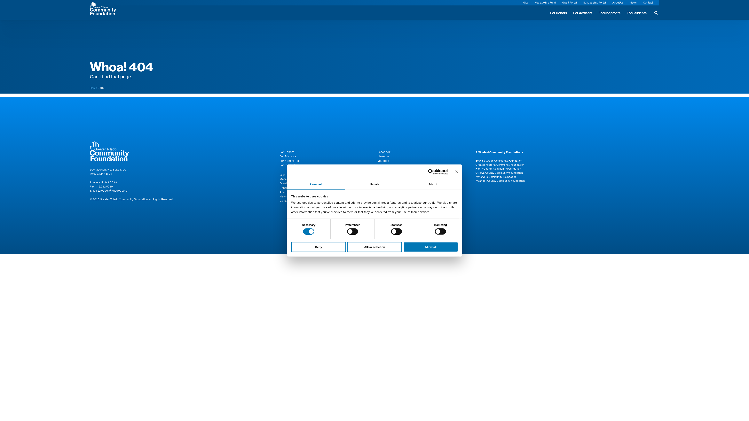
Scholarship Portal (594, 2)
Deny (318, 247)
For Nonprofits (609, 13)
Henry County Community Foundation (498, 168)
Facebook (384, 152)
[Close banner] (456, 171)
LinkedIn (383, 156)
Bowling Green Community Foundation (499, 160)
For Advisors (582, 13)
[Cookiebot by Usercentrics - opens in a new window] (431, 172)
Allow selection (374, 247)
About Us (618, 2)
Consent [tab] (316, 184)
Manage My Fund (545, 2)
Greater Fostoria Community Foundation (500, 164)
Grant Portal (569, 2)
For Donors (558, 13)
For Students (637, 13)
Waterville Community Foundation (496, 176)
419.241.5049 (108, 182)
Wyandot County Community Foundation (500, 180)
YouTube (383, 161)
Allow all (431, 247)
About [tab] (433, 184)
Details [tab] (374, 184)
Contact (648, 2)
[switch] (352, 231)
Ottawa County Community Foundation (499, 172)
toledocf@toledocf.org (113, 190)
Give (526, 2)
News (633, 2)
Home (93, 87)
